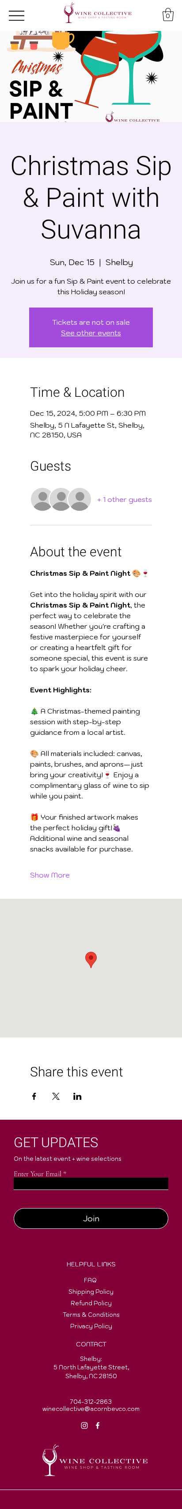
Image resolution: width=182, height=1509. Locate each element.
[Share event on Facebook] (34, 1096)
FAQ (90, 1280)
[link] (168, 14)
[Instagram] (84, 1425)
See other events (91, 332)
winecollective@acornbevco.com (91, 1409)
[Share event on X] (56, 1096)
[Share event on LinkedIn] (77, 1096)
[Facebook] (97, 1425)
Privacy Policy (91, 1326)
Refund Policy (91, 1303)
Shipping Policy (91, 1292)
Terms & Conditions (91, 1315)
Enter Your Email (37, 1174)
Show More (50, 874)
